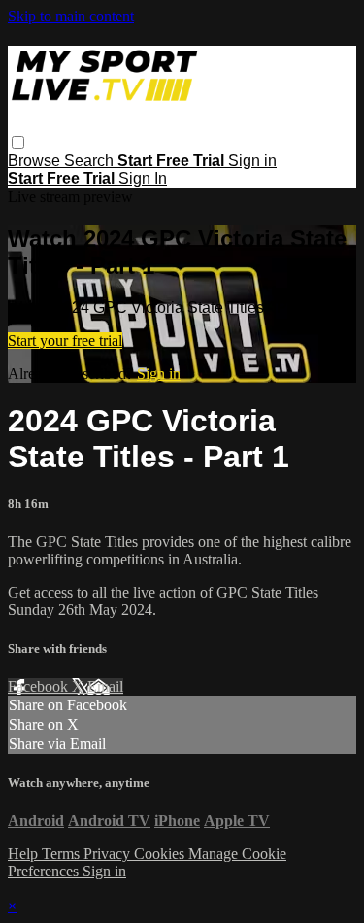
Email (105, 686)
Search (90, 161)
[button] (18, 142)
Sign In (142, 178)
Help (25, 853)
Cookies (161, 853)
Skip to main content (71, 16)
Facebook (40, 686)
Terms (62, 853)
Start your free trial (65, 340)
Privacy (108, 853)
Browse (36, 161)
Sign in (252, 161)
